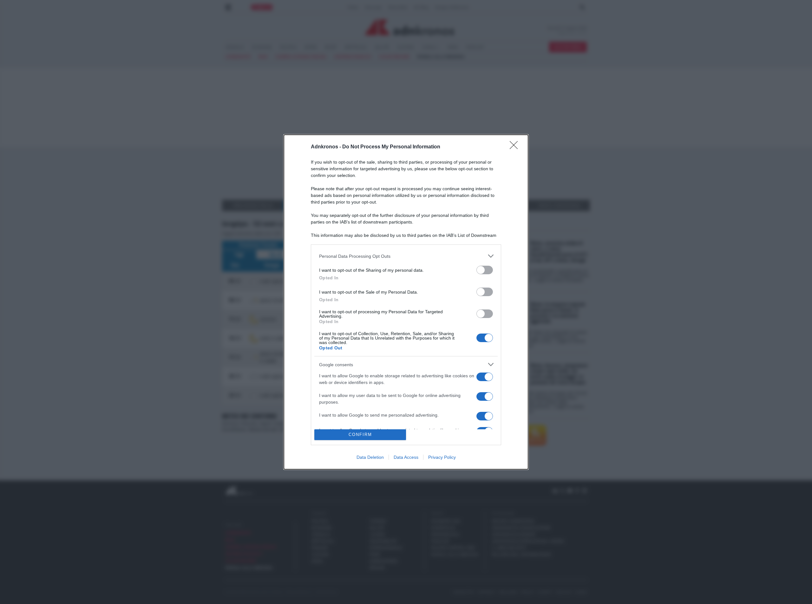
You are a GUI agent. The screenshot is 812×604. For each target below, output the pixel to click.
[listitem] (406, 256)
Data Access (406, 457)
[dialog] (406, 302)
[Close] (516, 147)
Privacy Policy (442, 457)
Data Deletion (370, 457)
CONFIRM (360, 434)
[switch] (484, 270)
